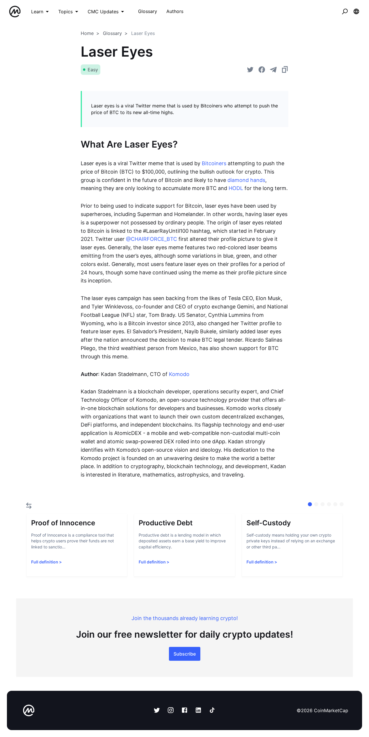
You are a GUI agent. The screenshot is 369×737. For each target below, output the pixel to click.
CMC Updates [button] (103, 11)
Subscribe (185, 654)
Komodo (179, 374)
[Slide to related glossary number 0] (310, 504)
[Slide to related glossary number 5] (342, 504)
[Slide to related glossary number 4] (335, 504)
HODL (236, 188)
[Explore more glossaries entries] (28, 505)
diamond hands (246, 180)
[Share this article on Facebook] (261, 69)
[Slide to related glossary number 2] (323, 504)
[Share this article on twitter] (250, 69)
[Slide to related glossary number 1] (316, 504)
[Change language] (356, 11)
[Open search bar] (345, 11)
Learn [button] (37, 11)
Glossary (112, 33)
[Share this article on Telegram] (273, 69)
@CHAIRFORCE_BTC (151, 239)
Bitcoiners (214, 163)
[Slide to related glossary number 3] (329, 504)
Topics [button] (65, 11)
